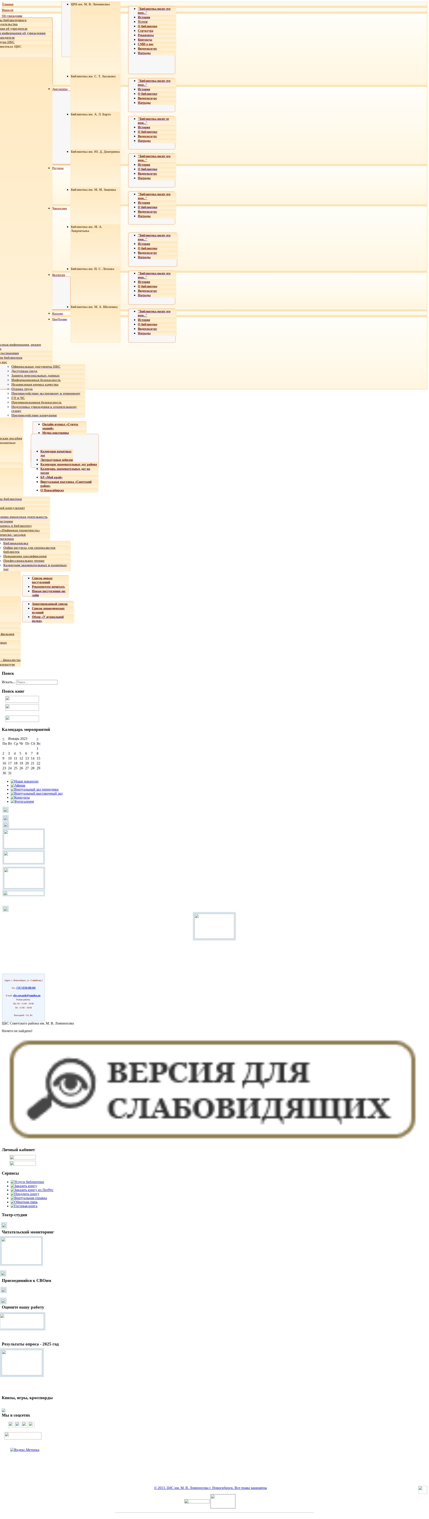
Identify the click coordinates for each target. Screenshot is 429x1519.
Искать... (8, 682)
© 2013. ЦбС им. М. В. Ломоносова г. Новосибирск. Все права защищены (210, 1488)
